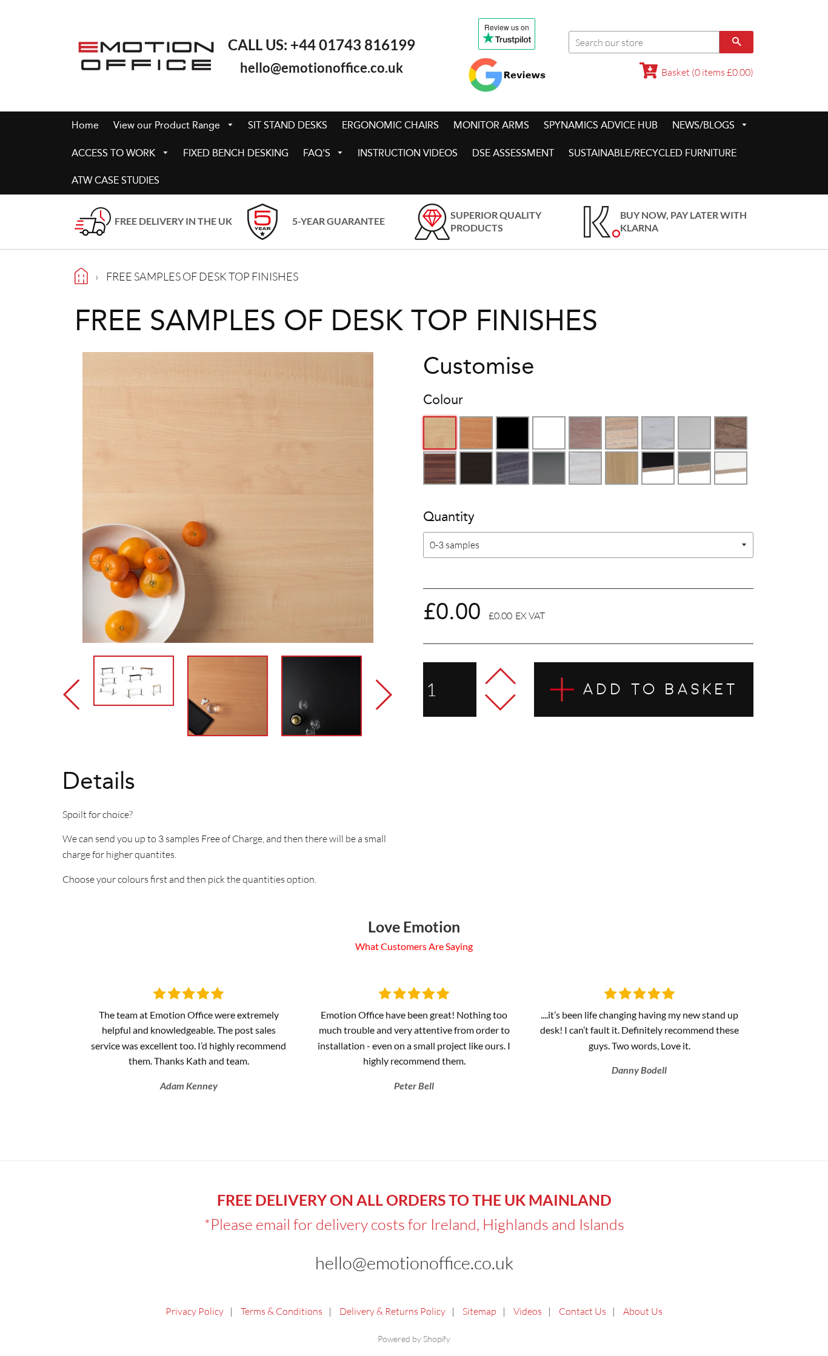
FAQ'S (318, 153)
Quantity (449, 517)
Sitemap (479, 1311)
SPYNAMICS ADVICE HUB (601, 125)
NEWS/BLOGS (704, 125)
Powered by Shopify (414, 1339)
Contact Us (582, 1311)
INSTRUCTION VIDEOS (408, 153)
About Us (643, 1311)
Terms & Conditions (281, 1311)
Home (85, 125)
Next (381, 694)
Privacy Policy (194, 1311)
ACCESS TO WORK (115, 153)
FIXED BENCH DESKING (236, 153)
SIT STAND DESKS (287, 125)
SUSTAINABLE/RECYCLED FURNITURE (652, 153)
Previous (74, 694)
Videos (527, 1311)
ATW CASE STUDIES (115, 180)
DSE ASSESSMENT (513, 153)
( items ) (707, 72)
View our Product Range (167, 125)
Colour (443, 400)
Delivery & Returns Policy (392, 1311)
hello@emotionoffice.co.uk (321, 67)
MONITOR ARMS (491, 125)
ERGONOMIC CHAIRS (390, 125)
